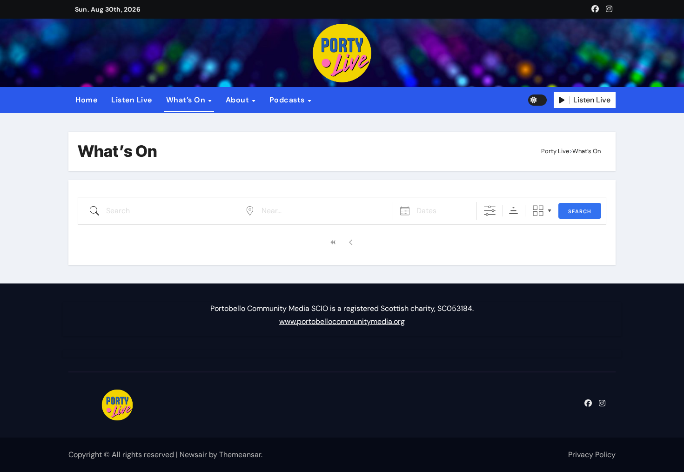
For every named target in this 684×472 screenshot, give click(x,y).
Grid (538, 210)
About (238, 100)
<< (333, 242)
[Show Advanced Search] (490, 210)
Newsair (193, 454)
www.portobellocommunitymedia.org (342, 321)
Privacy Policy (592, 454)
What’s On (187, 100)
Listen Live (131, 100)
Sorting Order (513, 210)
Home (86, 100)
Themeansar (240, 454)
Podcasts (288, 100)
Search (579, 211)
